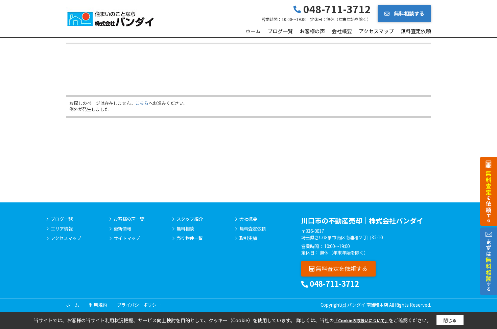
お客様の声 (312, 31)
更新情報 (122, 229)
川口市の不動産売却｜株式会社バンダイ (362, 220)
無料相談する (408, 13)
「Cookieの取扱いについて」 (361, 320)
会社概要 (342, 31)
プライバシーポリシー (139, 305)
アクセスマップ (376, 31)
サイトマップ (127, 238)
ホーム (253, 31)
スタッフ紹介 (189, 219)
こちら (141, 103)
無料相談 (185, 229)
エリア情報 (62, 229)
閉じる (449, 320)
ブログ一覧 (280, 31)
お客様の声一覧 (129, 219)
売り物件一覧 (189, 238)
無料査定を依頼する (341, 268)
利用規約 (98, 305)
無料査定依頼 (416, 31)
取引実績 (248, 238)
